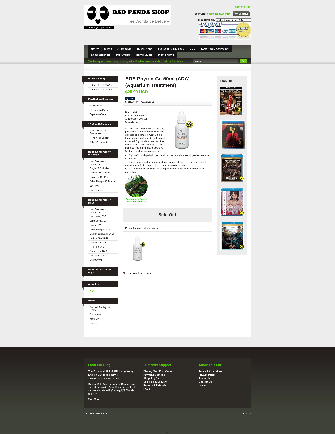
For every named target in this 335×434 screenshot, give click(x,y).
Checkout (241, 13)
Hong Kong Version (99, 137)
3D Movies (95, 186)
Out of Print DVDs (99, 251)
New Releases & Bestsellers (98, 132)
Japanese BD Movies (100, 177)
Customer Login (241, 6)
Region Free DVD (98, 242)
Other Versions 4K (99, 142)
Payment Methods (154, 374)
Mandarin (94, 318)
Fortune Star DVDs (99, 238)
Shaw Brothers (101, 54)
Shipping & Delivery (155, 381)
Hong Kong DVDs (99, 216)
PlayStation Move (99, 110)
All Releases (96, 105)
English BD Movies (99, 168)
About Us (204, 378)
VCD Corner (96, 260)
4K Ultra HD (144, 48)
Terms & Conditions (210, 371)
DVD (192, 48)
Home (95, 48)
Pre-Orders (123, 54)
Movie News (166, 54)
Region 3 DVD (97, 246)
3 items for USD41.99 (101, 89)
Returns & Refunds (154, 385)
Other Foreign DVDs (100, 229)
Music (108, 48)
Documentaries (97, 190)
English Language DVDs (102, 234)
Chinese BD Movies (100, 172)
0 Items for (218, 13)
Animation (124, 48)
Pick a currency (205, 19)
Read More (93, 399)
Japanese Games (99, 114)
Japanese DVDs (98, 220)
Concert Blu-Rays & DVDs (100, 308)
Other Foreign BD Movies (103, 181)
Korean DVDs (97, 225)
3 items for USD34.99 (101, 85)
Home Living (144, 54)
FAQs (146, 388)
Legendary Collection (215, 48)
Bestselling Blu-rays (170, 48)
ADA (92, 291)
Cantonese (95, 314)
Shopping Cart (152, 378)
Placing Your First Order (157, 371)
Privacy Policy (207, 374)
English (93, 323)
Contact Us (205, 381)
